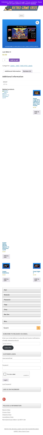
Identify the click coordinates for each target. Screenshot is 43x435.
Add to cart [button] (6, 256)
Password (5, 365)
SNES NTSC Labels (26, 66)
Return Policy (6, 410)
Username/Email (7, 358)
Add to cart (14, 60)
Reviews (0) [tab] (27, 71)
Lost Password (6, 384)
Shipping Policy (6, 415)
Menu (21, 15)
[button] (37, 22)
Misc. (5, 321)
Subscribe (8, 348)
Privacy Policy (6, 412)
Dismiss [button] (33, 3)
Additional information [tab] (13, 71)
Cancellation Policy (8, 417)
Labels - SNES (14, 66)
